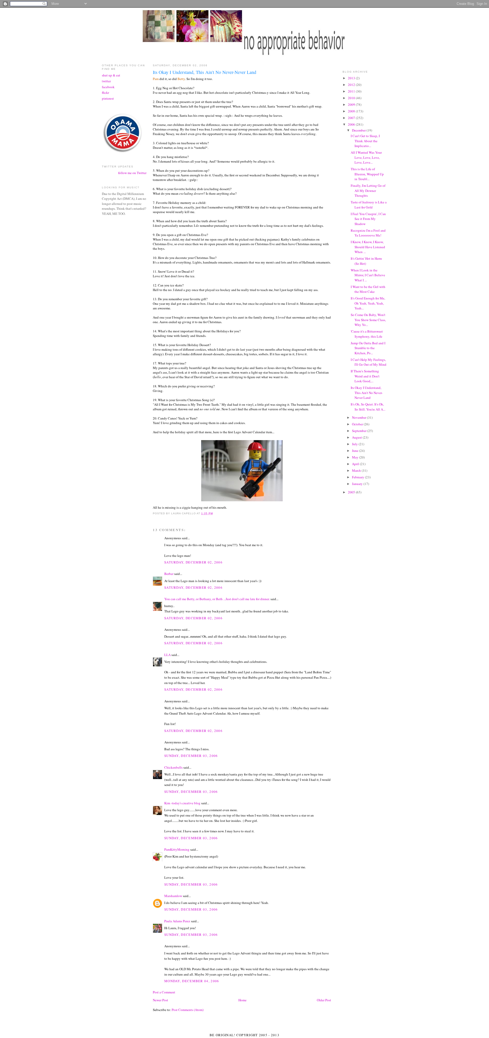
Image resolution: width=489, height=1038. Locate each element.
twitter (106, 81)
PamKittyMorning (176, 849)
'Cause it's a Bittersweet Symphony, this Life (367, 334)
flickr (105, 92)
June (355, 450)
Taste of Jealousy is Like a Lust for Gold (369, 204)
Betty (181, 78)
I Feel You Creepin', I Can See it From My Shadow (368, 219)
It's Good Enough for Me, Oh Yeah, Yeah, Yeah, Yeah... (368, 303)
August (357, 437)
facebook (108, 87)
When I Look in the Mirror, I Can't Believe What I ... (368, 275)
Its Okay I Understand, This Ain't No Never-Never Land (367, 392)
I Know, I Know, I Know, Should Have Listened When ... (368, 247)
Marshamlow (173, 896)
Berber (168, 573)
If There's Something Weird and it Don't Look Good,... (365, 376)
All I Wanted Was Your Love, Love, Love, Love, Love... (366, 157)
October (358, 424)
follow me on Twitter (132, 172)
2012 (352, 84)
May (355, 457)
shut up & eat (111, 75)
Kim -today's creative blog (182, 803)
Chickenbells (173, 767)
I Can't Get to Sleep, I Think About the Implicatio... (365, 141)
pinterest (108, 98)
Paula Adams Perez (177, 921)
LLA (167, 654)
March (357, 470)
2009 (352, 104)
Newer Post (160, 1000)
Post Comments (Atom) (187, 1009)
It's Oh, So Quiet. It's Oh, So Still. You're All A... (368, 407)
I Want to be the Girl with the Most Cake (368, 289)
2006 (352, 124)
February (358, 477)
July (355, 444)
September (359, 430)
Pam (156, 78)
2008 (352, 111)
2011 (352, 91)
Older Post (324, 1000)
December (359, 130)
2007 (352, 117)
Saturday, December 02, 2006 (193, 562)
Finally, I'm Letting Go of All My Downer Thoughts (368, 190)
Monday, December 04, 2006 (191, 981)
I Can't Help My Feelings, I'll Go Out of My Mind (368, 362)
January (357, 483)
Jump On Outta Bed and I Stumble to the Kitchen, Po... (368, 348)
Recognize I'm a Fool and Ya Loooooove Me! (368, 233)
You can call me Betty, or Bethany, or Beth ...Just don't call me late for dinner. (217, 599)
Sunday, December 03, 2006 (191, 755)
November (359, 417)
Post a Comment (164, 992)
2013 (352, 78)
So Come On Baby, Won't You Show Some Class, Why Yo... (368, 319)
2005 (352, 492)
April (356, 464)
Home (242, 1000)
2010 (352, 98)
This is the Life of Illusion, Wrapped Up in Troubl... (367, 174)
